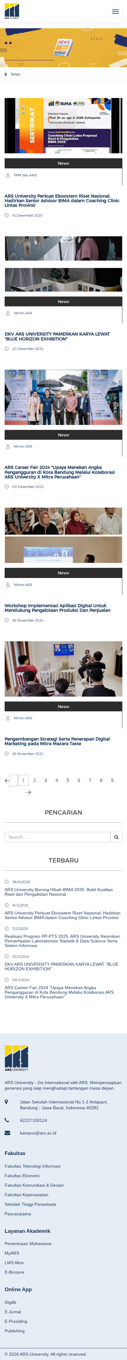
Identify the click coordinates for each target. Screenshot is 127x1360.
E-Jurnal (13, 1311)
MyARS (12, 1253)
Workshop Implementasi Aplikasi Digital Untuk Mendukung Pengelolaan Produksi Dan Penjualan (57, 608)
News (15, 74)
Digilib (10, 1302)
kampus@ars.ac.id (38, 1132)
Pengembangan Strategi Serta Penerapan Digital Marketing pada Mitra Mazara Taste (57, 741)
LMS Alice (14, 1262)
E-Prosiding (16, 1321)
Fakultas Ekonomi (22, 1175)
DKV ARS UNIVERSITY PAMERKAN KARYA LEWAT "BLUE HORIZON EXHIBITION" (57, 336)
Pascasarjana (18, 1213)
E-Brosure (14, 1272)
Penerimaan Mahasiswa (28, 1243)
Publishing (15, 1330)
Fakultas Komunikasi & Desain (34, 1185)
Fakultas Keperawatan (26, 1194)
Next (22, 792)
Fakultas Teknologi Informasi (32, 1166)
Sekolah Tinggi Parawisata (30, 1204)
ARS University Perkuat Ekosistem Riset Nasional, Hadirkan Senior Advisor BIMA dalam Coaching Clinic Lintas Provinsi (62, 201)
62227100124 (33, 1120)
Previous (13, 781)
